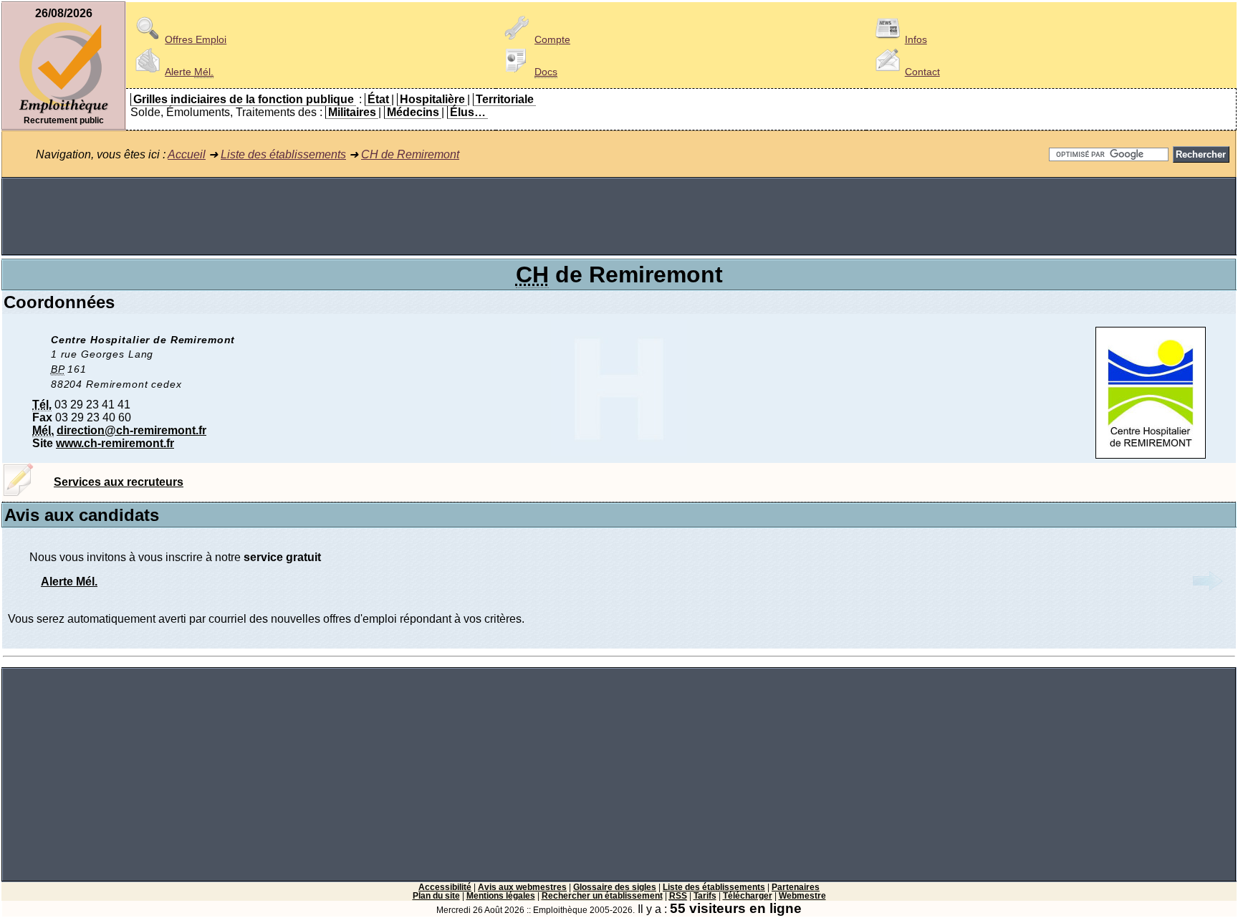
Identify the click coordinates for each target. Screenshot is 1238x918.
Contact (922, 71)
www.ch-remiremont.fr (115, 443)
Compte (552, 39)
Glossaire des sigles (614, 887)
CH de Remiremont (410, 154)
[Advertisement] (619, 216)
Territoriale (505, 99)
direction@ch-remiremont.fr (131, 430)
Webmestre (802, 895)
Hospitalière (432, 99)
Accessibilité (444, 887)
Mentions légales (500, 895)
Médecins (413, 112)
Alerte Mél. (69, 581)
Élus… (468, 112)
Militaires (352, 112)
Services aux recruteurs (118, 482)
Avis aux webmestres (522, 887)
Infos (916, 39)
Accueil (187, 154)
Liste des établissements (283, 154)
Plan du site (436, 895)
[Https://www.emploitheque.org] (64, 112)
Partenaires (796, 887)
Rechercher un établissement (602, 895)
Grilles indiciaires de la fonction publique (243, 99)
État (378, 99)
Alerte (189, 71)
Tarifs (705, 895)
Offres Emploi (195, 39)
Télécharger (747, 895)
